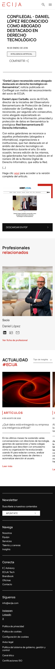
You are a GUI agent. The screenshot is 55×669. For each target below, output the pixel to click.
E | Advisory (8, 568)
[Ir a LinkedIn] (4, 332)
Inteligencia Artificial (21, 54)
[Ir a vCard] (11, 332)
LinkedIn (6, 614)
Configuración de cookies (15, 636)
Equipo (5, 537)
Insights (6, 549)
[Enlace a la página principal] (11, 4)
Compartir (17, 61)
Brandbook (7, 576)
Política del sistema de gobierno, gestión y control (23, 649)
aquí (16, 173)
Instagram (7, 610)
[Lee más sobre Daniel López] (27, 291)
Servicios (7, 541)
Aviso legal (7, 642)
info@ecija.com (10, 603)
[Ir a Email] (17, 332)
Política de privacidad (13, 626)
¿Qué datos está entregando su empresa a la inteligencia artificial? (25, 426)
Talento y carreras (11, 545)
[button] (43, 4)
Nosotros (7, 533)
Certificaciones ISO (12, 660)
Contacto (7, 584)
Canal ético (8, 655)
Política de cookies (12, 631)
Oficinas (6, 580)
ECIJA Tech (8, 572)
